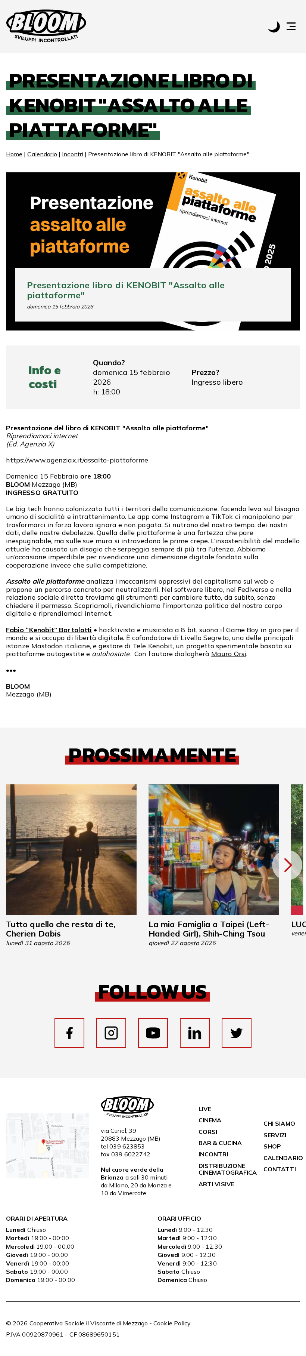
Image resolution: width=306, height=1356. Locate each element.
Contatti (279, 1169)
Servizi (275, 1135)
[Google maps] (47, 1176)
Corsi (208, 1131)
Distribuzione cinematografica (228, 1169)
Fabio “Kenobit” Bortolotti (49, 629)
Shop (272, 1146)
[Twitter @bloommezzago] (237, 1033)
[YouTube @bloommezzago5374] (153, 1033)
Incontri (72, 154)
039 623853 (127, 1146)
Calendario (42, 154)
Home (14, 154)
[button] (295, 26)
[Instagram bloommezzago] (111, 1033)
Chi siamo (279, 1123)
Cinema (210, 1120)
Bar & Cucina (220, 1143)
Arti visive (216, 1184)
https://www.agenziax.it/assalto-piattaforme (77, 460)
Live (205, 1109)
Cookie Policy (172, 1323)
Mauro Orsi (228, 653)
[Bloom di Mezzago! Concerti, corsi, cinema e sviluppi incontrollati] (46, 26)
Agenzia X (36, 444)
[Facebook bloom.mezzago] (69, 1033)
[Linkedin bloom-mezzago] (195, 1033)
